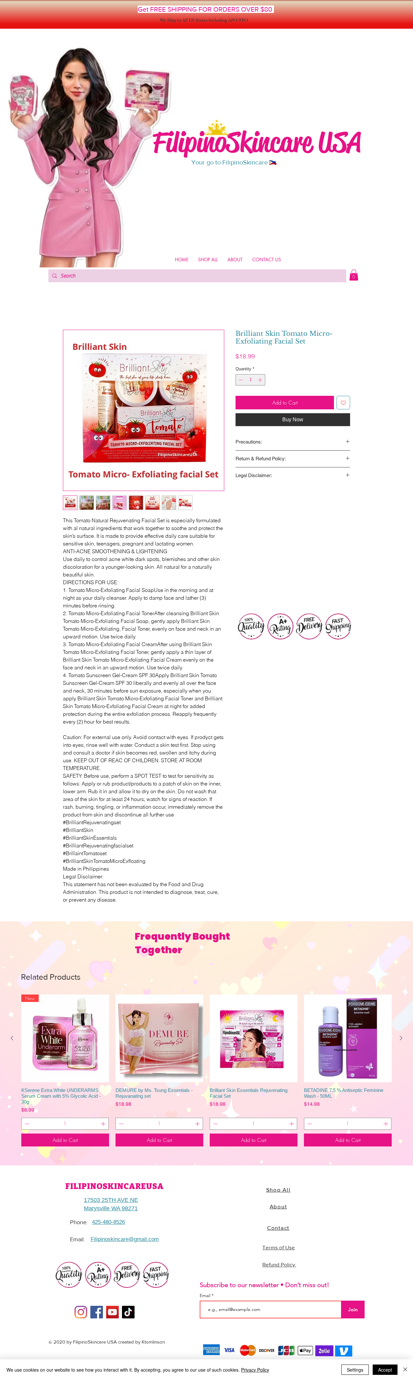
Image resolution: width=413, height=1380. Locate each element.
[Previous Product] (12, 1039)
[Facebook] (96, 1313)
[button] (353, 275)
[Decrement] (240, 381)
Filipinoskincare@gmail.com (125, 1240)
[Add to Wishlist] (343, 404)
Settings (355, 1369)
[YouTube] (112, 1313)
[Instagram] (81, 1313)
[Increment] (261, 381)
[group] (206, 1071)
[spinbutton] (250, 381)
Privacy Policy (255, 1369)
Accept (385, 1369)
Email (206, 1297)
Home (69, 307)
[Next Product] (401, 1039)
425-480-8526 (108, 1223)
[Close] (405, 1370)
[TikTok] (128, 1313)
